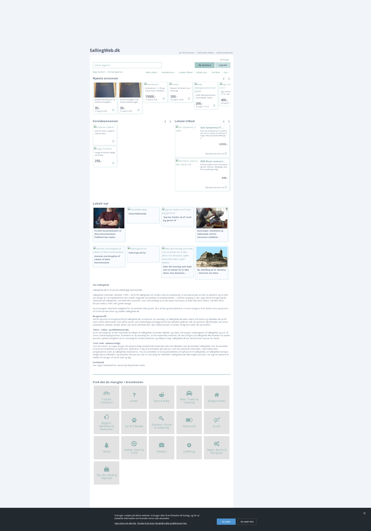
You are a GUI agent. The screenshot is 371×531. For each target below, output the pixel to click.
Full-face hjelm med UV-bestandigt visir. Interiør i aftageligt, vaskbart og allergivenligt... (213, 167)
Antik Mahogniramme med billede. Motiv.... (205, 96)
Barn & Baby (161, 401)
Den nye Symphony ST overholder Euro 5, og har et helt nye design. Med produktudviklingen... (213, 134)
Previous (223, 79)
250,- (98, 161)
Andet (134, 401)
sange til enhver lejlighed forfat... (105, 153)
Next (229, 79)
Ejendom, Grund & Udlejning (162, 426)
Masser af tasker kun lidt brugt (180, 89)
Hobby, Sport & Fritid (134, 451)
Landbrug (189, 451)
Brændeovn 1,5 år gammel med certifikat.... (155, 89)
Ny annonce (205, 65)
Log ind (223, 65)
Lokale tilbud (185, 72)
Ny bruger (224, 59)
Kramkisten (168, 72)
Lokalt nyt (201, 72)
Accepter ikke (247, 521)
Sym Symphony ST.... (212, 127)
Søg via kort (99, 71)
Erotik (216, 426)
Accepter (226, 521)
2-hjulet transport (106, 401)
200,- (174, 96)
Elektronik (189, 426)
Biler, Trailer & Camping (189, 401)
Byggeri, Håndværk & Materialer (106, 426)
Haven (106, 451)
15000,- (150, 96)
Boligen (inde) (216, 401)
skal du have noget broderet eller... (105, 132)
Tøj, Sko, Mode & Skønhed (106, 476)
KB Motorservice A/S (214, 153)
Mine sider (151, 72)
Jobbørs (162, 451)
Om (225, 72)
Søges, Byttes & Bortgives (217, 451)
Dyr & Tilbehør (134, 426)
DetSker (216, 72)
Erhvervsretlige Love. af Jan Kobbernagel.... (129, 100)
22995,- (223, 144)
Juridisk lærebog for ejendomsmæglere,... (105, 100)
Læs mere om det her (125, 523)
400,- (224, 100)
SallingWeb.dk (105, 50)
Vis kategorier (115, 71)
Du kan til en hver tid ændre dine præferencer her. (162, 523)
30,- (97, 108)
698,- (225, 177)
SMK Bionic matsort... (212, 161)
